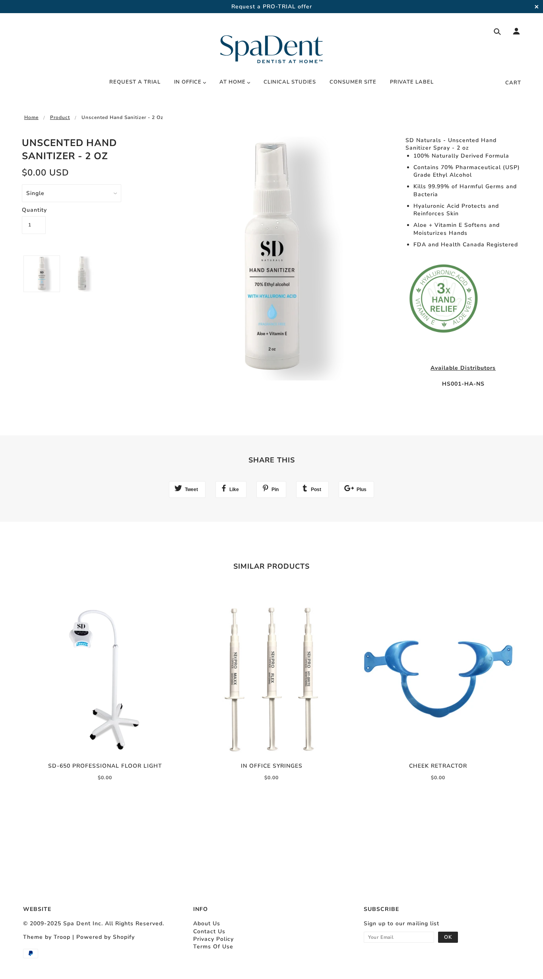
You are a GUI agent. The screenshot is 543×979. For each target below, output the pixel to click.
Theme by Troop (46, 937)
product (60, 117)
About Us (206, 923)
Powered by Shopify (105, 937)
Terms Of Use (213, 946)
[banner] (271, 45)
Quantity (34, 210)
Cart (513, 82)
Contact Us (209, 931)
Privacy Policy (213, 939)
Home (31, 117)
